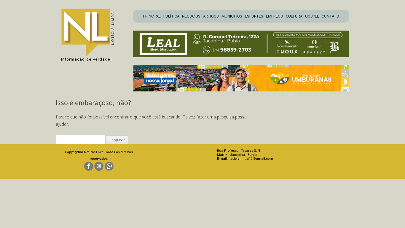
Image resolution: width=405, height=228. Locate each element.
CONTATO (330, 16)
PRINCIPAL (152, 16)
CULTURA (294, 16)
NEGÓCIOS (191, 16)
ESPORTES (254, 16)
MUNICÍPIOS (231, 16)
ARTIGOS (211, 16)
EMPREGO (274, 16)
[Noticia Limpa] (91, 33)
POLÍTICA (171, 16)
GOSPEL (312, 16)
